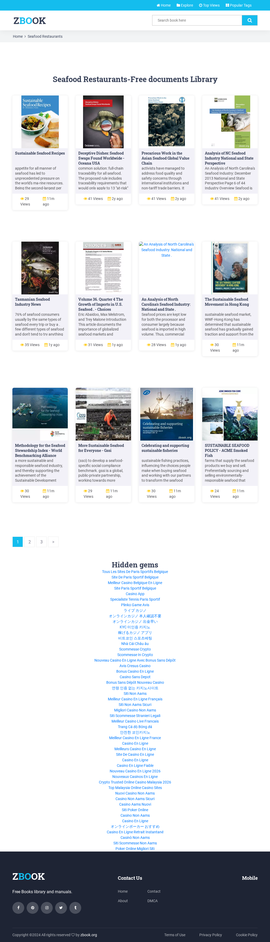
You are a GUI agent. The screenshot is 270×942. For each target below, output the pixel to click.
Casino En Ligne (135, 743)
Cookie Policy (247, 935)
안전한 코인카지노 (135, 732)
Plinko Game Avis (135, 605)
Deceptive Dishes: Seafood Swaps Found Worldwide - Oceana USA (101, 158)
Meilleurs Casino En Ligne (135, 749)
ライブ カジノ (135, 610)
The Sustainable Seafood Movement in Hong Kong (227, 302)
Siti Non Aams (135, 693)
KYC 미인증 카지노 (135, 627)
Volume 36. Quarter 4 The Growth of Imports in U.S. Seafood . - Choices (100, 304)
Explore (186, 5)
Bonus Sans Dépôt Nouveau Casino (135, 682)
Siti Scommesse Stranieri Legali (135, 716)
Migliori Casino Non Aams (135, 710)
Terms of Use (174, 935)
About (123, 901)
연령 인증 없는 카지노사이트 (135, 688)
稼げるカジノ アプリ (135, 632)
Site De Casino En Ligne (135, 754)
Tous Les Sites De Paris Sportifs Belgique (135, 572)
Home (165, 5)
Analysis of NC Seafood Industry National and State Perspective (229, 158)
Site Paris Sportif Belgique (135, 588)
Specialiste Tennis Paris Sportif (135, 599)
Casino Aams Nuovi (135, 804)
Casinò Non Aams (135, 837)
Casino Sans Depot (135, 677)
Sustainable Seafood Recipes (40, 153)
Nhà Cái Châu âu (135, 644)
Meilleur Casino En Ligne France (135, 738)
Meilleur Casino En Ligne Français (135, 699)
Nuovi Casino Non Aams (135, 793)
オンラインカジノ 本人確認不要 (135, 616)
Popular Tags (240, 5)
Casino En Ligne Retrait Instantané (135, 832)
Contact (154, 891)
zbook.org (88, 935)
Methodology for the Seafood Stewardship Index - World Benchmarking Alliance (40, 450)
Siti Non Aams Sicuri (135, 704)
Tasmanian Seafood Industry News (32, 302)
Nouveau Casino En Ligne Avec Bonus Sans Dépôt (135, 660)
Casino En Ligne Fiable (135, 765)
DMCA (152, 901)
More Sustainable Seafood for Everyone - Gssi (101, 448)
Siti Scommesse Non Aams (135, 843)
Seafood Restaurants (45, 36)
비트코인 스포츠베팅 (135, 638)
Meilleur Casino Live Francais (135, 721)
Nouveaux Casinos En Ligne (135, 776)
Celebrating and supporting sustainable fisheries (165, 448)
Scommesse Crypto (135, 649)
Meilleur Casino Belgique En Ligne (135, 583)
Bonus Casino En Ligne (135, 671)
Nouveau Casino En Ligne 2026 (135, 771)
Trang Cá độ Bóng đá (135, 727)
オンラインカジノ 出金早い (135, 621)
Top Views (211, 5)
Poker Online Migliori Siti (135, 849)
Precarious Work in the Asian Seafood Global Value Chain (165, 158)
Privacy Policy (210, 935)
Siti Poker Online (135, 810)
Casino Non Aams (135, 815)
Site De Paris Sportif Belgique (135, 577)
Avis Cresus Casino (135, 666)
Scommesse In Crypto (135, 655)
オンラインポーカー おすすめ (135, 826)
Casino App (135, 594)
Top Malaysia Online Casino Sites (135, 788)
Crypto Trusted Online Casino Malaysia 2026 (135, 782)
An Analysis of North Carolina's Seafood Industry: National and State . (166, 304)
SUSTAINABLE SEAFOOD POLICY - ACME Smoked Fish (227, 450)
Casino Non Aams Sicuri (135, 799)
